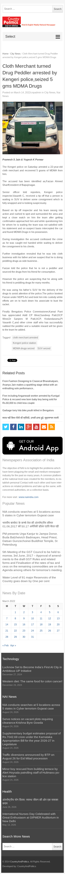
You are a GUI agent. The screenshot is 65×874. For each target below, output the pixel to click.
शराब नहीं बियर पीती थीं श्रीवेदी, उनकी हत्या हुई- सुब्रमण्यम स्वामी (30, 417)
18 (41, 624)
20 (58, 624)
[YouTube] (36, 427)
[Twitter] (5, 427)
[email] (44, 427)
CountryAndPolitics (19, 861)
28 (6, 637)
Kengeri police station (24, 343)
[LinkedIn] (21, 427)
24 (32, 630)
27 (58, 630)
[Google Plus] (28, 427)
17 (32, 624)
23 (24, 630)
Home (5, 53)
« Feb (5, 645)
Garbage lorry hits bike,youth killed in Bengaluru (28, 410)
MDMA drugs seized (23, 348)
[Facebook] (13, 427)
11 (41, 618)
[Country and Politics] (32, 22)
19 (49, 624)
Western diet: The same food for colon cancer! (32, 681)
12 (49, 618)
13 (58, 618)
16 (24, 624)
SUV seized (43, 348)
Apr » (13, 645)
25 (41, 630)
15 (15, 624)
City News (15, 53)
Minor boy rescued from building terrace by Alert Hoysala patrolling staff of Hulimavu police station (31, 772)
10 (32, 618)
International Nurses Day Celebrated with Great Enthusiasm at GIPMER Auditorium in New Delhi (30, 817)
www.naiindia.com (28, 497)
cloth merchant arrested (25, 337)
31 (32, 637)
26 (49, 630)
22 (15, 630)
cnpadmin (36, 92)
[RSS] (51, 427)
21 (6, 630)
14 (6, 624)
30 (24, 637)
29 (15, 637)
